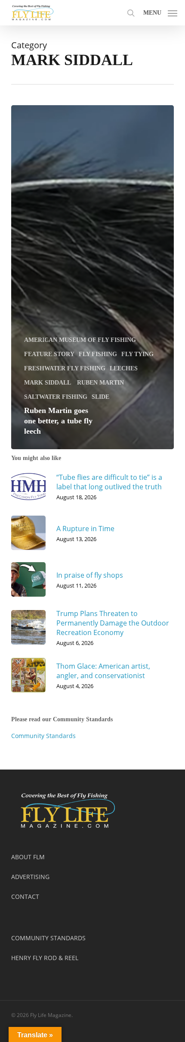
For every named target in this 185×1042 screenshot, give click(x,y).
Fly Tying (137, 354)
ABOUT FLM (28, 857)
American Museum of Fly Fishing (80, 340)
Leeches (124, 368)
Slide (100, 397)
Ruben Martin (100, 382)
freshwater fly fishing (64, 368)
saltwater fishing (55, 397)
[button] (160, 11)
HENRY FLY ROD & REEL (44, 958)
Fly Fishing (98, 354)
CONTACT (25, 896)
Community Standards (43, 736)
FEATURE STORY (49, 354)
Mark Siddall (48, 382)
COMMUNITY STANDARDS (48, 938)
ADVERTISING (30, 877)
